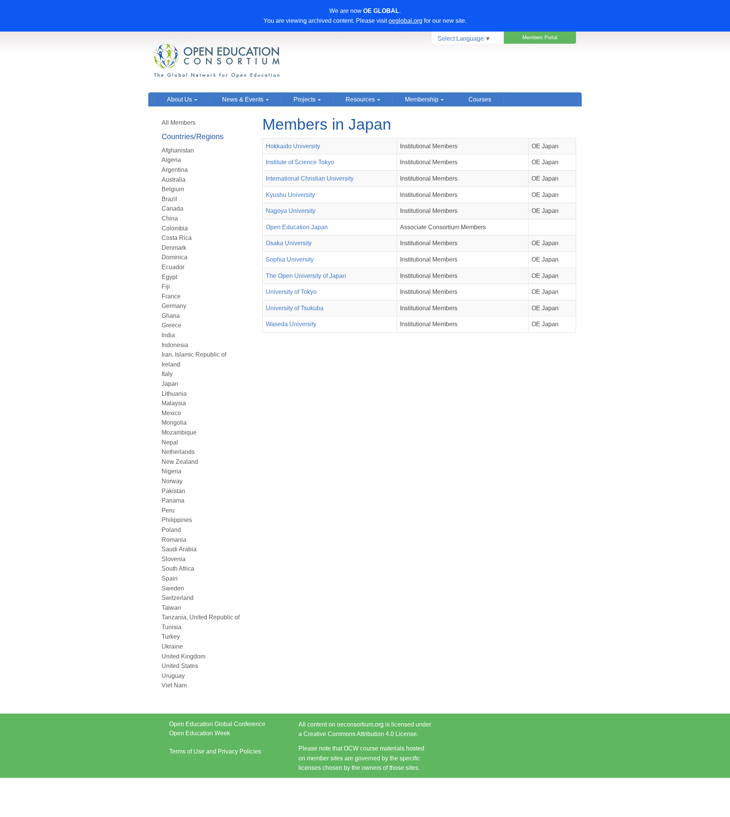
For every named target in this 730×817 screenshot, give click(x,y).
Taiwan (171, 607)
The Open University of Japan (306, 276)
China (170, 218)
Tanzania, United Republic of (201, 617)
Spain (170, 578)
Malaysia (174, 403)
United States (180, 666)
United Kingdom (183, 656)
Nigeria (171, 471)
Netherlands (178, 452)
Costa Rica (177, 238)
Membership (422, 99)
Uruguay (173, 676)
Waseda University (291, 324)
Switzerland (178, 598)
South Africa (178, 568)
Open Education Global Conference (217, 724)
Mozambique (179, 432)
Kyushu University (290, 195)
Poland (171, 530)
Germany (174, 306)
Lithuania (174, 393)
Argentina (175, 170)
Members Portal (539, 37)
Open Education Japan (297, 227)
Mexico (171, 413)
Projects (305, 99)
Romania (174, 539)
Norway (172, 481)
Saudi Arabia (179, 549)
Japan (170, 384)
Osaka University (289, 243)
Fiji (166, 286)
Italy (167, 374)
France (171, 296)
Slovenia (174, 559)
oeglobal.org (405, 20)
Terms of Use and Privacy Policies (215, 751)
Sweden (173, 588)
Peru (168, 510)
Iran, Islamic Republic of (194, 354)
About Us (180, 99)
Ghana (171, 316)
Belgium (173, 189)
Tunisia (171, 627)
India (168, 335)
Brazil (169, 199)
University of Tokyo (291, 292)
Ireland (171, 364)
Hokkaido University (293, 146)
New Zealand (180, 461)
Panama (173, 500)
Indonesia (175, 345)
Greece (171, 325)
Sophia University (290, 259)
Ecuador (173, 267)
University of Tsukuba (295, 308)
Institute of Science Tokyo (300, 162)
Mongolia (174, 422)
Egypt (169, 277)
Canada (172, 208)
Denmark (174, 247)
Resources (361, 99)
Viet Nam (174, 685)
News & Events (243, 99)
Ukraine (172, 646)
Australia (174, 179)
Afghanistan (178, 150)
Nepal (170, 442)
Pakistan (173, 491)
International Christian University (310, 178)
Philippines (177, 520)
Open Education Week (199, 733)
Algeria (171, 160)
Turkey (171, 636)
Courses (479, 99)
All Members (178, 122)
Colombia (175, 228)
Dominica (174, 257)
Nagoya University (291, 211)
